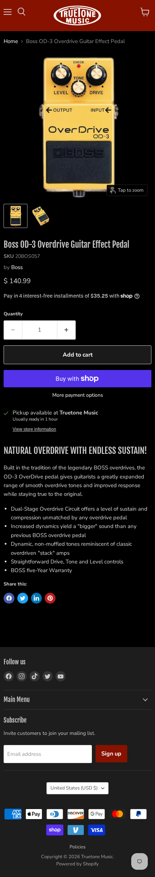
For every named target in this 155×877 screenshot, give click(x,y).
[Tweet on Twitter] (22, 598)
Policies (77, 847)
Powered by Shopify (77, 864)
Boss (17, 267)
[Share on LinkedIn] (36, 598)
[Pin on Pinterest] (50, 598)
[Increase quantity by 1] (66, 329)
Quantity (13, 314)
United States (74, 788)
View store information (34, 429)
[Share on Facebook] (9, 598)
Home (11, 41)
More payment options (77, 395)
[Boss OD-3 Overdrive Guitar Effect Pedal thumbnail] (15, 215)
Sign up (111, 754)
